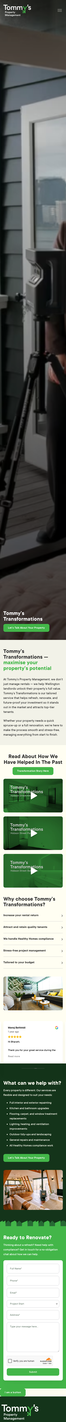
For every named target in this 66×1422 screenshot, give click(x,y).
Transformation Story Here (33, 771)
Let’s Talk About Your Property (26, 627)
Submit (33, 1372)
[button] (33, 916)
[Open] (60, 10)
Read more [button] (14, 1056)
